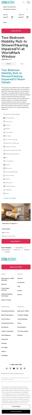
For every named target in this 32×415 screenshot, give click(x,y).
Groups (19, 290)
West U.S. (17, 250)
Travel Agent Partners (5, 289)
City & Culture (5, 319)
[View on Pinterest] (24, 368)
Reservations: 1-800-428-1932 (7, 279)
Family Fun (4, 339)
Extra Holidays (6, 248)
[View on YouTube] (13, 368)
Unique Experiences (7, 323)
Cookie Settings (16, 406)
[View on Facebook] (10, 368)
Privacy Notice (21, 327)
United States (5, 250)
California (26, 250)
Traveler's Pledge (22, 315)
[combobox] (14, 9)
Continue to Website (16, 411)
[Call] (23, 2)
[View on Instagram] (17, 368)
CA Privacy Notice (22, 331)
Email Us (4, 284)
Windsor (7, 252)
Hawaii (3, 351)
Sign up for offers (16, 267)
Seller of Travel (6, 300)
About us (20, 278)
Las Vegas (4, 347)
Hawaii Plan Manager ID (7, 379)
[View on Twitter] (6, 368)
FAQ (18, 286)
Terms (19, 323)
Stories (19, 294)
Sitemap (19, 335)
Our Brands (20, 282)
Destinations (19, 248)
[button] (28, 2)
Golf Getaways (5, 335)
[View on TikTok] (21, 368)
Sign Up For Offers (23, 311)
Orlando (4, 343)
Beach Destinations (7, 315)
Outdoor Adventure (7, 331)
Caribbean (4, 355)
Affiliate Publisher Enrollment (7, 295)
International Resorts (8, 311)
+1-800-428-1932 (16, 365)
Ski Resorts (4, 327)
